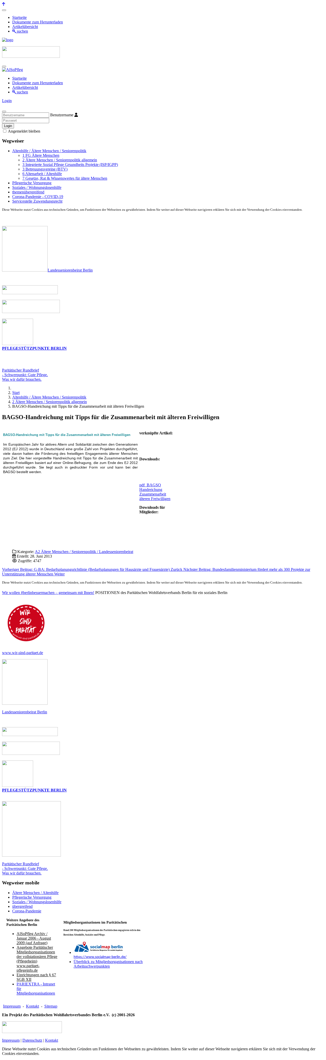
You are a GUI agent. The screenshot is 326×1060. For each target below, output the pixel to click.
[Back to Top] (3, 4)
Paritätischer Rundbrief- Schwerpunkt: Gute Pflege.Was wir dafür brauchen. (25, 374)
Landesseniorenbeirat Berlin (70, 270)
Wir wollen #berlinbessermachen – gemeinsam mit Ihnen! (48, 592)
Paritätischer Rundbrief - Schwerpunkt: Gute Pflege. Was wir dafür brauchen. (25, 868)
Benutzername (61, 115)
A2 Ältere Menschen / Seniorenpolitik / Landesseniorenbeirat (84, 551)
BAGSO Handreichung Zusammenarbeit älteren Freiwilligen (154, 492)
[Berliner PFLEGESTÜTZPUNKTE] (17, 344)
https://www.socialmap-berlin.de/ (100, 957)
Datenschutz (32, 1040)
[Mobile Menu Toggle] (4, 10)
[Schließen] (4, 111)
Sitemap (50, 1006)
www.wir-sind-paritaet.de (22, 653)
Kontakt (32, 1006)
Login (7, 100)
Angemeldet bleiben (23, 131)
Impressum (12, 1006)
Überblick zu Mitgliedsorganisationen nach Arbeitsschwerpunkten (108, 963)
